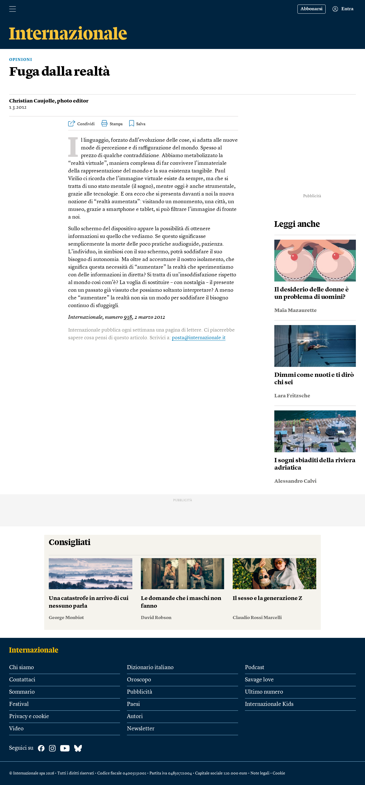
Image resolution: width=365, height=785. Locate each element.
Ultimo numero (264, 692)
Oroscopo (139, 680)
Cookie (279, 773)
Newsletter (141, 729)
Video (16, 729)
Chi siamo (21, 668)
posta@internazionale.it (199, 337)
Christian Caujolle (32, 101)
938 (128, 317)
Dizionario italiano (150, 668)
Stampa (116, 124)
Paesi (133, 704)
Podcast (254, 668)
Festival (19, 704)
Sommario (22, 692)
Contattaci (22, 680)
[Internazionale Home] (35, 650)
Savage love (259, 680)
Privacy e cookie (29, 717)
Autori (135, 717)
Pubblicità (139, 692)
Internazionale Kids (269, 704)
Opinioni (20, 60)
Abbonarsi (312, 9)
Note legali (259, 773)
